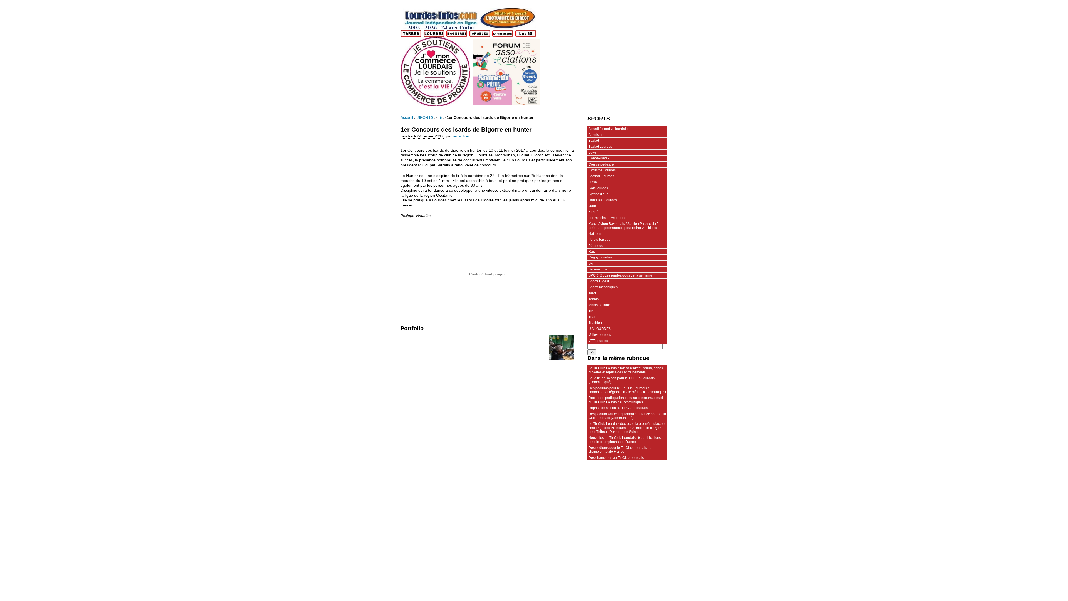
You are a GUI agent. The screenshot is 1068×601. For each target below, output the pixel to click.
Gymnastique (599, 194)
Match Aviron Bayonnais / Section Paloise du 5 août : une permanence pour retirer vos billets (624, 226)
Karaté (594, 212)
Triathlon (595, 323)
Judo (592, 206)
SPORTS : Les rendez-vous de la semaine (620, 275)
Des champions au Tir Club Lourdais (616, 458)
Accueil (406, 117)
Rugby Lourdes (600, 257)
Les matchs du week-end (607, 218)
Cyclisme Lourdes (602, 170)
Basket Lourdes (600, 147)
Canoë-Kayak (599, 158)
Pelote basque (599, 240)
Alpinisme (596, 135)
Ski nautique (598, 269)
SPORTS (425, 117)
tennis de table (600, 305)
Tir (440, 117)
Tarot (592, 293)
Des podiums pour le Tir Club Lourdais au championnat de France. (620, 450)
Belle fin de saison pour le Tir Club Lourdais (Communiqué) (622, 380)
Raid (592, 251)
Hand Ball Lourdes (603, 200)
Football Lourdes (601, 176)
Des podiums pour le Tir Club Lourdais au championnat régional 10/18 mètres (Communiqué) (627, 390)
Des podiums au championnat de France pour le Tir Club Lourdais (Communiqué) (627, 416)
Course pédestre (601, 164)
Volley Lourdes (600, 335)
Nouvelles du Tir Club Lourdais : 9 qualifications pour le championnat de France (625, 440)
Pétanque (596, 246)
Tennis (594, 299)
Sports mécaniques (603, 287)
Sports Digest (599, 281)
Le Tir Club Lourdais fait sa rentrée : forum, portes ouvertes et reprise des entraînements (626, 370)
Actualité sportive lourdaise (609, 129)
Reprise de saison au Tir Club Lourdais (618, 408)
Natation (595, 234)
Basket (594, 140)
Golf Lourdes (598, 188)
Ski (591, 263)
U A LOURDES (600, 329)
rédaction (461, 136)
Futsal (593, 182)
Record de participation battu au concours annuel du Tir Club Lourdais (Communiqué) (626, 400)
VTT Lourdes (598, 341)
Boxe (592, 152)
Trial (592, 317)
